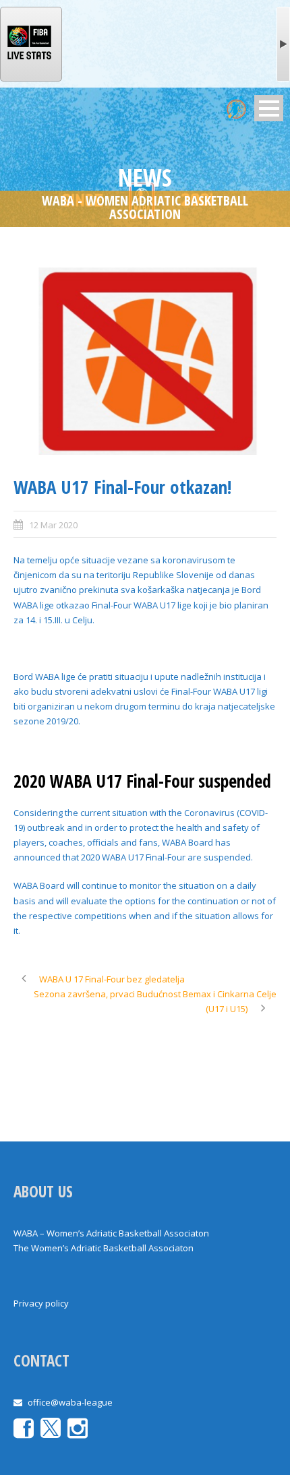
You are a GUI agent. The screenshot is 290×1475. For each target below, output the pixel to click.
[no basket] (145, 362)
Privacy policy (41, 1303)
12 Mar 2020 (53, 525)
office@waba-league (70, 1402)
